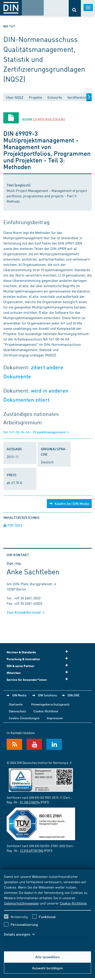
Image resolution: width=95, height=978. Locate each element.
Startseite (16, 704)
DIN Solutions (47, 695)
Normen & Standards (21, 652)
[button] (21, 934)
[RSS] (14, 744)
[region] (47, 908)
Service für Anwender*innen (27, 680)
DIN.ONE (74, 695)
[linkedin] (54, 744)
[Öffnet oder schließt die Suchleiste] (75, 8)
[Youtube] (34, 744)
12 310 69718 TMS (31, 850)
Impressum (55, 718)
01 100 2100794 (30, 802)
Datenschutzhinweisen (21, 903)
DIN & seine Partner (20, 666)
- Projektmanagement (34, 432)
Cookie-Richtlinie (73, 903)
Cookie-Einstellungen (24, 718)
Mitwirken (14, 673)
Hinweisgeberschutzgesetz (50, 704)
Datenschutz (17, 711)
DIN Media (19, 695)
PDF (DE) (14, 525)
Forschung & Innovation (23, 659)
